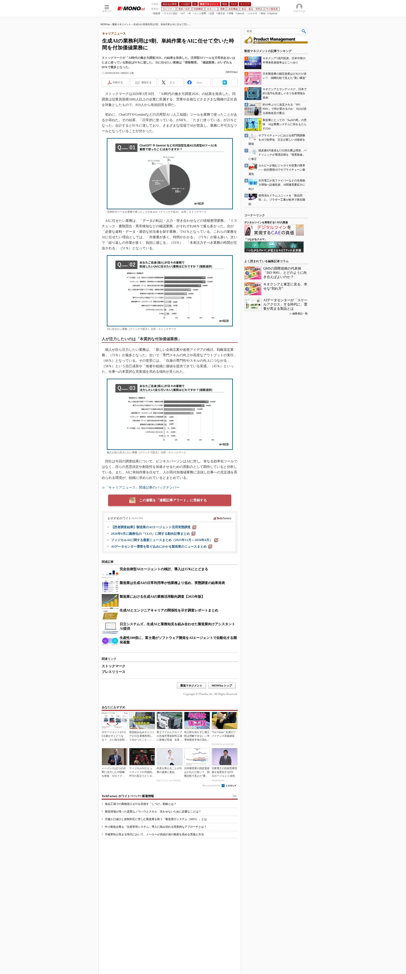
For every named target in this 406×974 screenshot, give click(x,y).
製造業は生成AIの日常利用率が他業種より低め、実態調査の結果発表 (172, 583)
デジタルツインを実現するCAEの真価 (266, 222)
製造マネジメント (121, 24)
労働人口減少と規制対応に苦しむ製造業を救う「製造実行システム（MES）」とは (156, 819)
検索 (304, 31)
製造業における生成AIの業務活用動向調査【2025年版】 (162, 596)
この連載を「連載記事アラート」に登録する (173, 500)
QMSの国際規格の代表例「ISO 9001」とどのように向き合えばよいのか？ (285, 273)
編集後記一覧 (300, 313)
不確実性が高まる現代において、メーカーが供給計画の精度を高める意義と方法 (154, 834)
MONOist (105, 24)
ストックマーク (113, 666)
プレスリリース (113, 672)
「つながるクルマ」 (255, 239)
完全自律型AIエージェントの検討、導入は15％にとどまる (164, 569)
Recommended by (212, 785)
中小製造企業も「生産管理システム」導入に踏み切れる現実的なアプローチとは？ (156, 826)
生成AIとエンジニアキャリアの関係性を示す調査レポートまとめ (169, 610)
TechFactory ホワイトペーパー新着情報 (128, 796)
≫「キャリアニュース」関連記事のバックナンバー (141, 487)
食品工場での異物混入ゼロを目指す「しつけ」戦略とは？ (140, 804)
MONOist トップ (222, 685)
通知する (146, 82)
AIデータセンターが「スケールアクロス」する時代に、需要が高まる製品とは (285, 304)
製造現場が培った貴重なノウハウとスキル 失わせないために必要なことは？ (153, 811)
